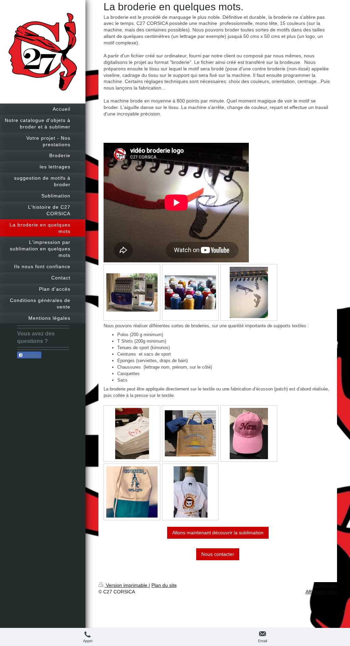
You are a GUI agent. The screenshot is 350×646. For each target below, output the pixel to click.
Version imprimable (127, 585)
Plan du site (164, 585)
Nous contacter (217, 554)
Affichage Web (321, 591)
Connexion (325, 585)
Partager (31, 355)
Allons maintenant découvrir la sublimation (218, 532)
